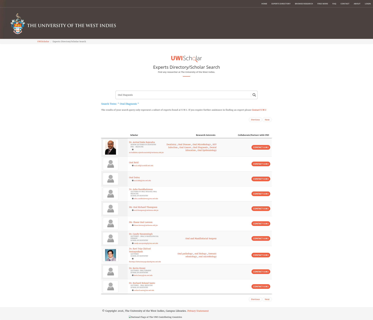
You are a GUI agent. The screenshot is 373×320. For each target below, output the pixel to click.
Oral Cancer (185, 147)
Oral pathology (185, 253)
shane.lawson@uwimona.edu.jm (146, 225)
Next (267, 119)
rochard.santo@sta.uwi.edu (144, 290)
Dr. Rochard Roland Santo (142, 283)
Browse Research (304, 3)
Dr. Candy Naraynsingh (141, 234)
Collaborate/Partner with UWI (253, 135)
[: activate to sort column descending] (114, 135)
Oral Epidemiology (207, 150)
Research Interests (205, 135)
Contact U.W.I (259, 110)
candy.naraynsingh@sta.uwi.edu (146, 243)
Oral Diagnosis (200, 147)
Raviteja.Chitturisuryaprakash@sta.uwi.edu (145, 262)
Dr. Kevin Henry (137, 268)
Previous (255, 119)
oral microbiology (208, 256)
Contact (345, 3)
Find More (322, 3)
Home (264, 3)
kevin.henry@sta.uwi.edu (143, 275)
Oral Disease (184, 144)
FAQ (334, 3)
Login (368, 3)
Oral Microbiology (202, 144)
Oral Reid (134, 162)
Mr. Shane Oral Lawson (140, 222)
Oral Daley (134, 177)
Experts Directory (281, 3)
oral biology (200, 253)
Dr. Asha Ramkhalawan (141, 189)
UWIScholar (43, 41)
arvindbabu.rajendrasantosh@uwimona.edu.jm (146, 152)
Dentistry (171, 144)
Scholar (134, 135)
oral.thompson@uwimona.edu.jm (146, 210)
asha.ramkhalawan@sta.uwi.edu (146, 199)
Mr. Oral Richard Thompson (143, 207)
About (357, 3)
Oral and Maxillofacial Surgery (201, 238)
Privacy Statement (198, 310)
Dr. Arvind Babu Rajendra (142, 142)
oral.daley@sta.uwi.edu (142, 181)
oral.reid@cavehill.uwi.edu (143, 166)
